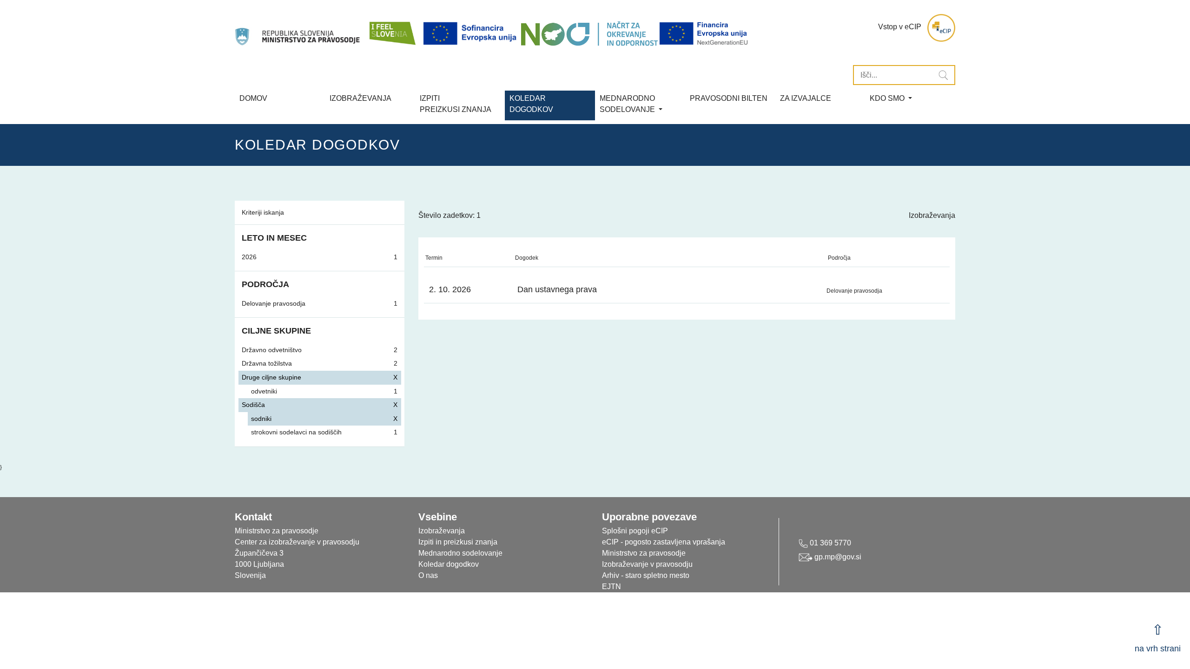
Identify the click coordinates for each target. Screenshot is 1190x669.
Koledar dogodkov (448, 564)
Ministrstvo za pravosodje (644, 553)
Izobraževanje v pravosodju (647, 564)
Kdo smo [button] (888, 98)
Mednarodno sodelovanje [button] (628, 103)
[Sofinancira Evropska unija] (471, 33)
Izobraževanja (360, 98)
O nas (428, 575)
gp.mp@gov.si (837, 557)
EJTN (611, 586)
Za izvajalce (805, 98)
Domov (253, 98)
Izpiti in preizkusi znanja (457, 542)
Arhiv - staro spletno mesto (645, 575)
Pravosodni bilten (728, 98)
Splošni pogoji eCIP (635, 531)
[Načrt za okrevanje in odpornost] (589, 33)
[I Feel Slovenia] (392, 27)
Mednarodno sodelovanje (460, 553)
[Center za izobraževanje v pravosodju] (298, 27)
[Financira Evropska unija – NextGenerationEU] (704, 33)
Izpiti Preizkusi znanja (455, 103)
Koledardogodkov (531, 103)
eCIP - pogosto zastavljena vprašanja (663, 542)
